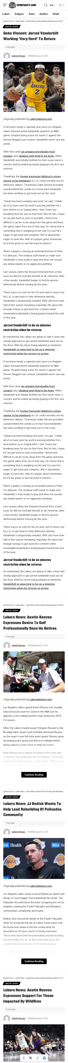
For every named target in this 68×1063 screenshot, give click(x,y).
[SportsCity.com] (22, 5)
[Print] (44, 1057)
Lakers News (11, 27)
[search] (45, 5)
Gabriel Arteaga (18, 56)
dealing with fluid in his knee (36, 155)
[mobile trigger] (6, 5)
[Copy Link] (37, 1057)
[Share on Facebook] (23, 1057)
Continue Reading (34, 774)
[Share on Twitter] (30, 1057)
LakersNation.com (41, 119)
